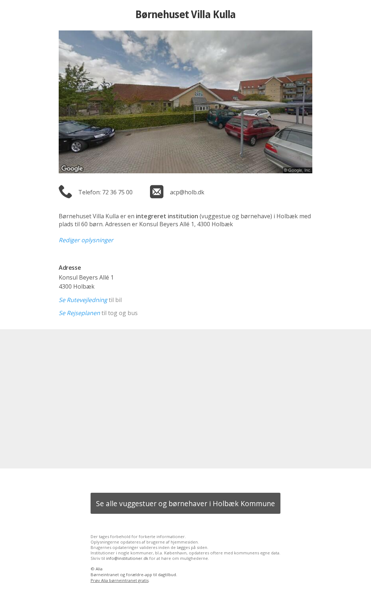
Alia (99, 568)
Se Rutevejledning (83, 300)
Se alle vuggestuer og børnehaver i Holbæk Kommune (185, 503)
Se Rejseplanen (79, 313)
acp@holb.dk (187, 192)
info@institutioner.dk (127, 558)
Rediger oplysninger (86, 240)
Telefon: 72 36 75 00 (105, 192)
